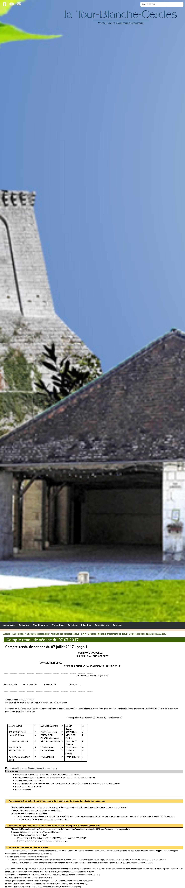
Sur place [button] (73, 625)
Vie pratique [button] (58, 625)
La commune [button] (9, 625)
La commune (18, 634)
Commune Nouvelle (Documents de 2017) (107, 634)
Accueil (6, 634)
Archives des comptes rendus (65, 634)
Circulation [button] (24, 625)
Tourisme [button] (117, 625)
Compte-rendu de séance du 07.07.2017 (147, 634)
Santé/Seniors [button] (102, 625)
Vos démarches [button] (41, 625)
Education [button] (86, 625)
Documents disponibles (38, 634)
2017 (83, 634)
